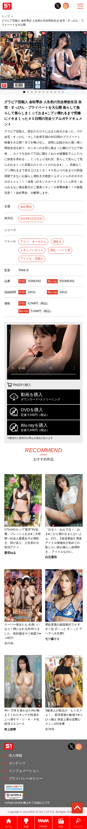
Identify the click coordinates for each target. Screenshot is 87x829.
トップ (6, 16)
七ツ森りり (52, 638)
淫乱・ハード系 (60, 250)
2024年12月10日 (31, 218)
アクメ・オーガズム (33, 241)
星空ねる (10, 552)
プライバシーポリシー (26, 778)
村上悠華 (10, 729)
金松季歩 (26, 206)
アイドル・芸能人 (32, 258)
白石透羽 (51, 557)
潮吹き (57, 241)
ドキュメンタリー (32, 250)
